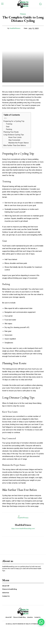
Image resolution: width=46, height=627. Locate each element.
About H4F (5, 586)
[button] (41, 622)
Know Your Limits (15, 137)
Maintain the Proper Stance (18, 143)
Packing (9, 129)
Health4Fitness (15, 28)
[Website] (23, 532)
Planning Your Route (11, 132)
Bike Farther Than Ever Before (14, 145)
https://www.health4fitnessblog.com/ (23, 528)
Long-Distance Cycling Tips (13, 135)
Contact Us (6, 596)
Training (9, 124)
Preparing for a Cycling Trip (13, 121)
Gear (8, 126)
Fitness (23, 14)
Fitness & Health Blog (9, 589)
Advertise (5, 592)
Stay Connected (14, 140)
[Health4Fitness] (23, 518)
